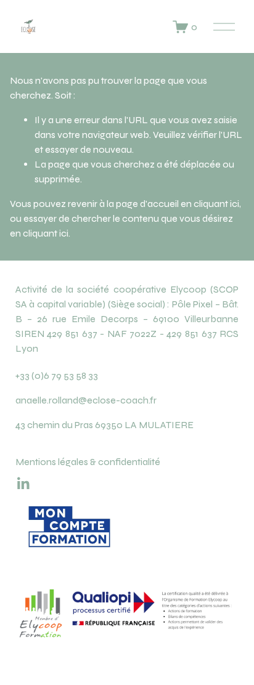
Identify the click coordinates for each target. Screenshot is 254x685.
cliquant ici (216, 203)
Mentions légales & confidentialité (87, 462)
